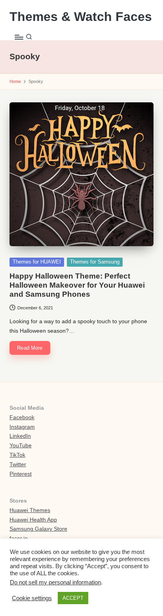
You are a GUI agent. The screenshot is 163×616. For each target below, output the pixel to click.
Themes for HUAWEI (37, 262)
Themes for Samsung (94, 262)
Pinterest (20, 474)
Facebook (21, 417)
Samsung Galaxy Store (38, 529)
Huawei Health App (33, 520)
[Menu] (19, 37)
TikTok (17, 455)
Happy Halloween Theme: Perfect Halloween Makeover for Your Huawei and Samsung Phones (77, 285)
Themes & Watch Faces (80, 17)
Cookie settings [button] (32, 598)
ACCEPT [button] (73, 598)
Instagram (22, 427)
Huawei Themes (29, 510)
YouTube (20, 445)
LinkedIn (20, 436)
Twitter (17, 464)
